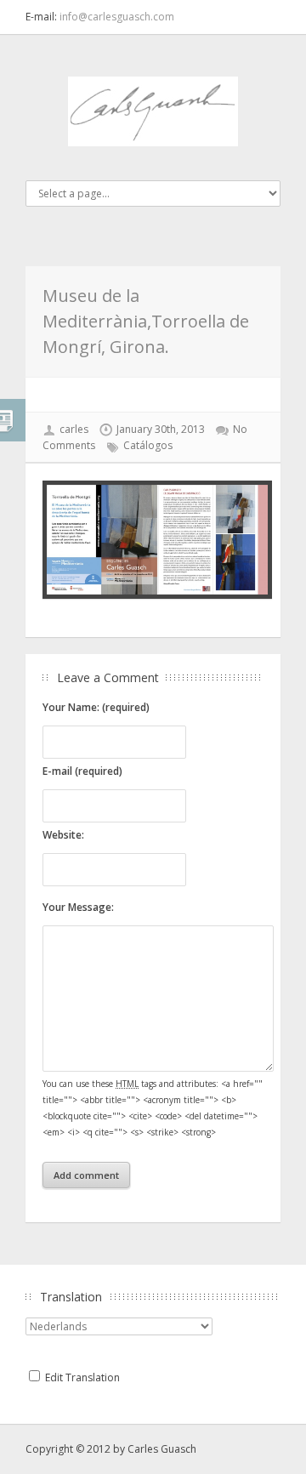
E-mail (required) (82, 771)
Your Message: (78, 907)
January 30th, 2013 (160, 429)
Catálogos (148, 445)
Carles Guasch (162, 1449)
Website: (63, 835)
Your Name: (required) (96, 707)
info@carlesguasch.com (117, 16)
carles (74, 429)
